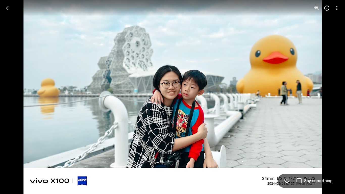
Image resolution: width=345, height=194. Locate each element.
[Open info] (327, 8)
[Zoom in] (317, 8)
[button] (14, 97)
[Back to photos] (8, 8)
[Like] (287, 181)
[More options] (337, 8)
